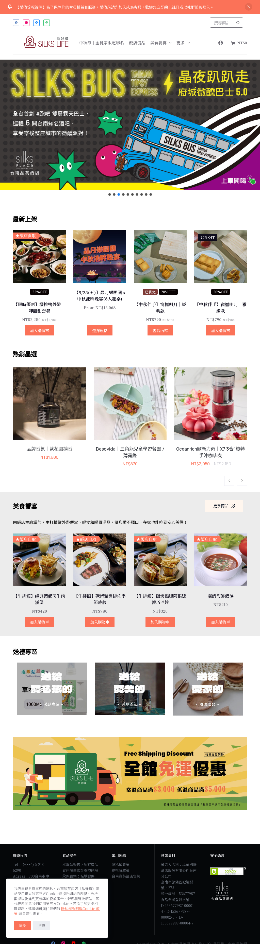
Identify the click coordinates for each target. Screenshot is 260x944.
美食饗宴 (158, 43)
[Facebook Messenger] (36, 23)
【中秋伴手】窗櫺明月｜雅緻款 (221, 307)
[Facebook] (16, 23)
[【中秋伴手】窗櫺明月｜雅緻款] (220, 256)
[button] (109, 194)
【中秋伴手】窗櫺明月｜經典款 (160, 307)
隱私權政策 (120, 864)
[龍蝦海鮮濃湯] (220, 559)
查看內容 (160, 330)
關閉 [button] (248, 7)
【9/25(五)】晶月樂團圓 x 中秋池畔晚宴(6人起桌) (99, 295)
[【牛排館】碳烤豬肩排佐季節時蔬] (99, 559)
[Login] (220, 43)
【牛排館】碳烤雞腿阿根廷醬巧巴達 (160, 599)
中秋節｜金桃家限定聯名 (101, 43)
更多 (180, 43)
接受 (22, 925)
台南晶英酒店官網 (126, 876)
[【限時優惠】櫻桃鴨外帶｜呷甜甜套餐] (39, 256)
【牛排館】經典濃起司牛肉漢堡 (39, 599)
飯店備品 (137, 43)
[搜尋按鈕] (238, 22)
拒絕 (41, 925)
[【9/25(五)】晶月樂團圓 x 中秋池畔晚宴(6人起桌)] (99, 256)
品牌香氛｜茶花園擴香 (49, 449)
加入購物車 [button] (39, 330)
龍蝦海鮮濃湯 (221, 596)
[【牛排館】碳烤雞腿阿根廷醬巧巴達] (160, 559)
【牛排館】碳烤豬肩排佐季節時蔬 (100, 599)
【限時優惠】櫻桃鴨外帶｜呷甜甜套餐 (39, 307)
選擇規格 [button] (99, 330)
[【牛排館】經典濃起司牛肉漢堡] (39, 559)
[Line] (46, 23)
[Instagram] (26, 23)
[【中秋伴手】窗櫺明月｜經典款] (160, 256)
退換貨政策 (120, 870)
